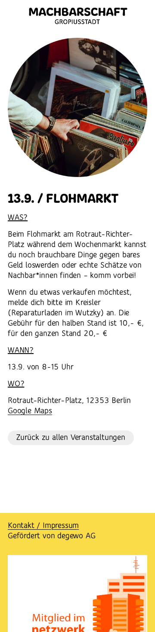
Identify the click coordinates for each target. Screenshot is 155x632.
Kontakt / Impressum (43, 526)
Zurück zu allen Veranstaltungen (70, 438)
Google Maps (30, 411)
